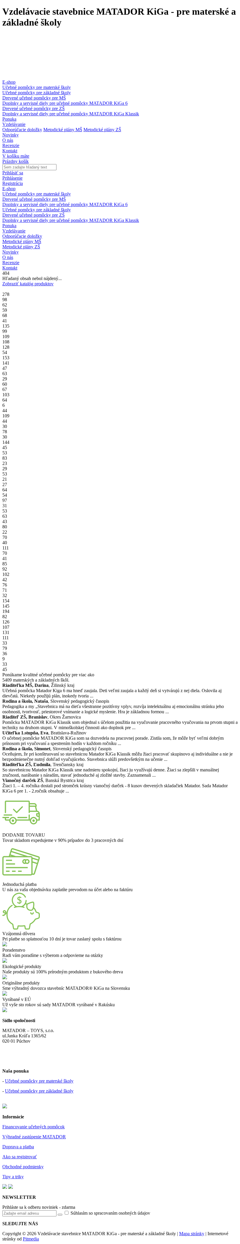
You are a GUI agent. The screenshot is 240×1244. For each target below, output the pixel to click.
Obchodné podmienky (23, 1166)
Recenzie (10, 145)
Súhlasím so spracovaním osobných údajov (109, 1213)
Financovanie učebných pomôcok (33, 1126)
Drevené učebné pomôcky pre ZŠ (33, 108)
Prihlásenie (12, 178)
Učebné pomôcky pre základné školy (36, 92)
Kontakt (9, 150)
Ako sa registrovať (19, 1156)
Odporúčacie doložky (22, 129)
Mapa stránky (191, 1233)
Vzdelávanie (13, 124)
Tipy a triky (13, 1176)
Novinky (10, 134)
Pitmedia (31, 1238)
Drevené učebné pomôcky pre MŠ (34, 97)
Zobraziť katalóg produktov (28, 283)
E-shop (9, 82)
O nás (7, 140)
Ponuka (9, 119)
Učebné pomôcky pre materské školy (36, 87)
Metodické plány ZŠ (102, 129)
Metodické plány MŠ (62, 129)
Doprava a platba (18, 1146)
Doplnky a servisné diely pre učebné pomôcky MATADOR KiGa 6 (65, 103)
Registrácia (12, 183)
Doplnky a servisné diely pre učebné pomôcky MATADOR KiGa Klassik (70, 113)
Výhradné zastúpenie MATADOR (34, 1136)
